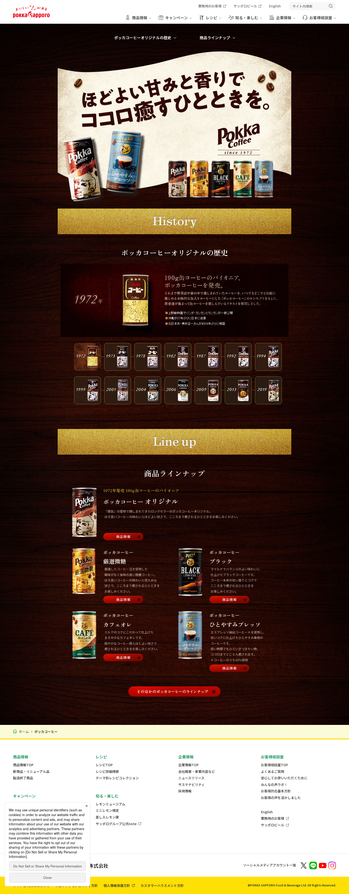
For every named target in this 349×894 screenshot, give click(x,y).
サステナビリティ (191, 784)
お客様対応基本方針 (276, 791)
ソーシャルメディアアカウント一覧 (269, 865)
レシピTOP (104, 765)
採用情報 (185, 791)
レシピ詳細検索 (107, 771)
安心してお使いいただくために (284, 778)
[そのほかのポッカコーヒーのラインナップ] (174, 691)
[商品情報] (123, 537)
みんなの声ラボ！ (274, 784)
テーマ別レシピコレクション (117, 778)
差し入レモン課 (107, 817)
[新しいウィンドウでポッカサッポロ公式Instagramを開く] (332, 865)
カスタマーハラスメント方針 (162, 885)
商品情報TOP (23, 765)
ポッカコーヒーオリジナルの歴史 (142, 37)
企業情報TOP (188, 765)
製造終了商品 (23, 778)
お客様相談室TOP (274, 765)
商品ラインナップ (215, 37)
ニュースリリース (191, 778)
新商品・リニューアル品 (31, 771)
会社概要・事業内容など (196, 771)
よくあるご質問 (272, 771)
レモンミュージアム (110, 804)
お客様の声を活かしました (281, 797)
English (267, 812)
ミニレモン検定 (107, 810)
